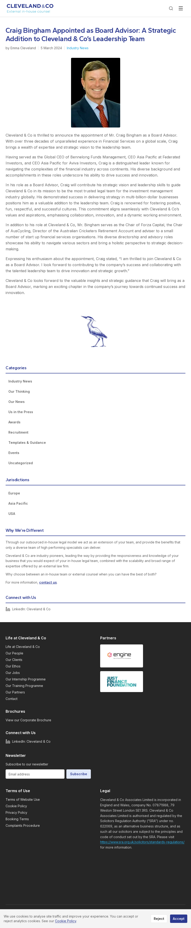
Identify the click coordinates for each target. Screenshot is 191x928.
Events (13, 453)
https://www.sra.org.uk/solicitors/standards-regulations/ (142, 842)
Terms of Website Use (23, 799)
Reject (159, 919)
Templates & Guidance (27, 442)
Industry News (78, 48)
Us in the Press (20, 412)
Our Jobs (13, 673)
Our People (14, 653)
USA (11, 514)
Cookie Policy (16, 806)
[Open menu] (180, 8)
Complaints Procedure (23, 825)
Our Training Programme (24, 686)
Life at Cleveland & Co (23, 647)
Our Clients (14, 660)
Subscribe (78, 774)
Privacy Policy (16, 812)
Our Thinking (19, 391)
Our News (16, 402)
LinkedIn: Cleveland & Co (31, 609)
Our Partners (15, 692)
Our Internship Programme (26, 679)
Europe (14, 493)
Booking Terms (17, 819)
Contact (11, 699)
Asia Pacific (18, 503)
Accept (178, 919)
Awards (14, 422)
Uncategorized (20, 463)
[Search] (171, 8)
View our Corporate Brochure (28, 720)
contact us (48, 582)
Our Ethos (13, 666)
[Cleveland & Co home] (30, 8)
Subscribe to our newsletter (27, 764)
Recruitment (18, 432)
